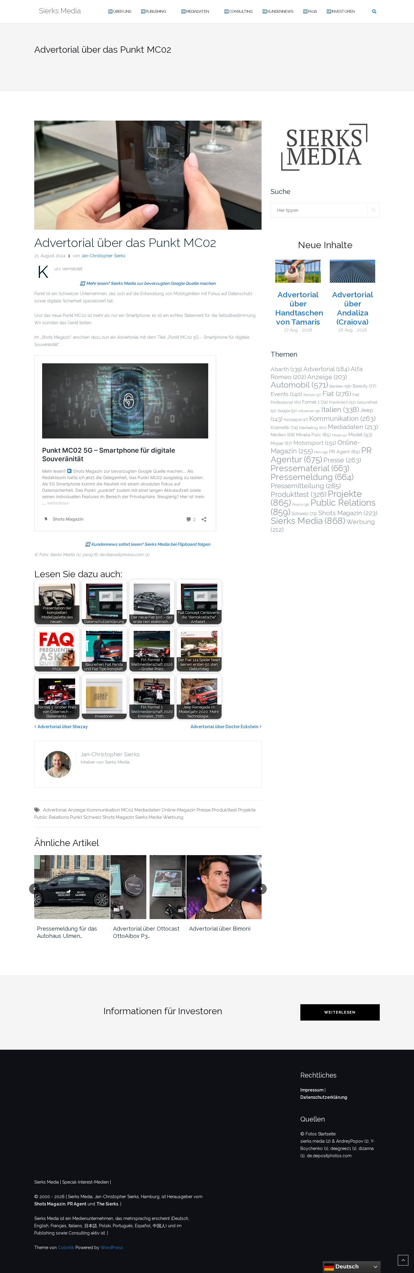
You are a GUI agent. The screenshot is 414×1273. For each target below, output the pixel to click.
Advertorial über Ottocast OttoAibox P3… (146, 932)
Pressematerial (310, 468)
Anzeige (76, 810)
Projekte (246, 810)
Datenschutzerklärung (323, 1097)
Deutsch (346, 1266)
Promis (300, 505)
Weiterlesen (340, 1012)
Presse (204, 810)
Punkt (76, 817)
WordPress (112, 1247)
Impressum (311, 1090)
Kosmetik (284, 427)
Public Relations (51, 817)
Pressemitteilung (306, 486)
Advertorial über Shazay (63, 726)
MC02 (127, 810)
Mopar (281, 443)
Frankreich (342, 402)
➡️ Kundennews (277, 11)
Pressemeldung (312, 477)
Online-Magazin (178, 810)
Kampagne (296, 420)
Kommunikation (103, 810)
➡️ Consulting (238, 11)
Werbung (173, 817)
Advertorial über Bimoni (219, 928)
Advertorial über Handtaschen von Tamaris (299, 308)
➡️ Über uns (119, 11)
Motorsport (314, 442)
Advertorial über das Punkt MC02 (125, 242)
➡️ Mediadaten (195, 11)
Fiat (336, 394)
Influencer (309, 411)
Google (287, 410)
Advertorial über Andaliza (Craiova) (352, 308)
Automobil (299, 384)
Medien (283, 434)
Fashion (312, 395)
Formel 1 (315, 402)
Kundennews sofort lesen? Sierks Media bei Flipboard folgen (150, 544)
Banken (340, 386)
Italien (340, 409)
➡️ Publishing (153, 11)
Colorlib (66, 1247)
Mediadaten (147, 810)
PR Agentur (321, 455)
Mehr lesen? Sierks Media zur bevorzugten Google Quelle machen (150, 283)
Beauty (364, 385)
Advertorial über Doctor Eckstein (224, 726)
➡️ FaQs (310, 11)
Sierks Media (148, 817)
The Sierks (107, 1203)
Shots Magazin (118, 817)
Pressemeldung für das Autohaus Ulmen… (67, 932)
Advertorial (55, 810)
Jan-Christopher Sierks (103, 255)
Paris (321, 452)
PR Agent (344, 452)
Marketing (313, 427)
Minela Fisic (313, 435)
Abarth (286, 369)
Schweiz (92, 817)
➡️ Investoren (340, 11)
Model (360, 435)
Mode (339, 435)
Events (286, 394)
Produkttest (224, 810)
